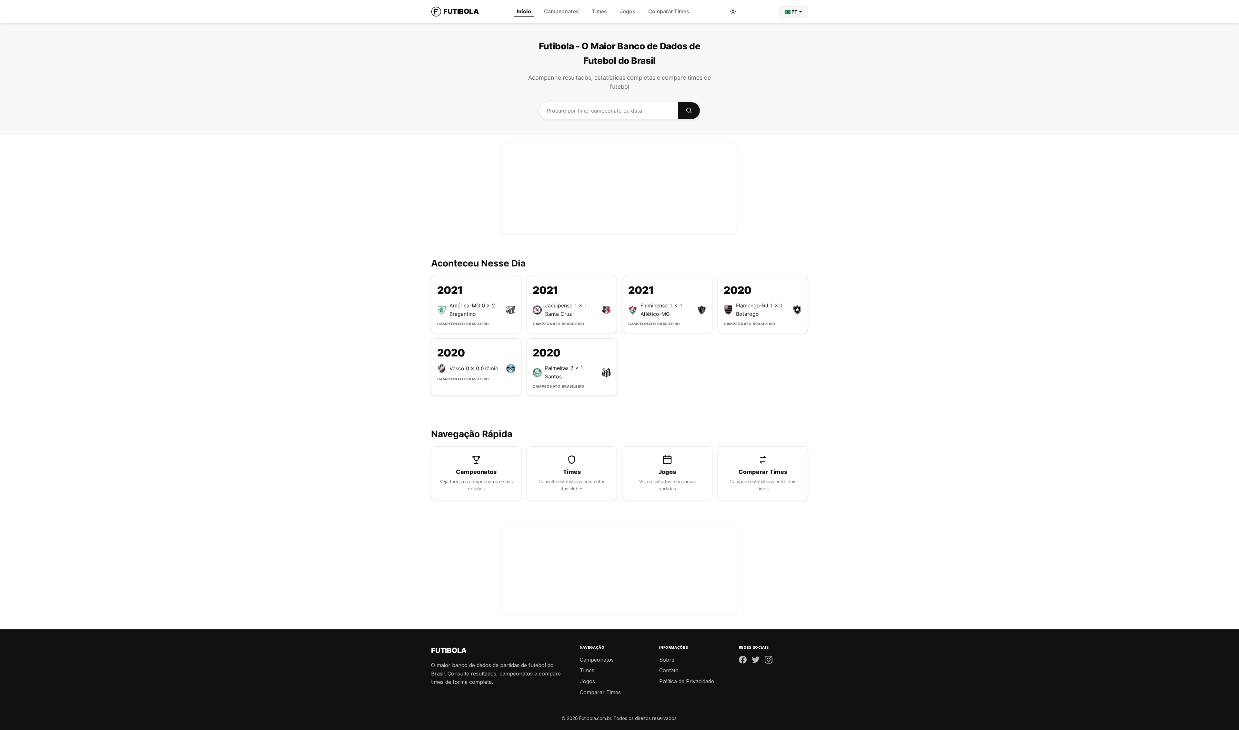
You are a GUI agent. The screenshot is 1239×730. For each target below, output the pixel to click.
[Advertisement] (619, 188)
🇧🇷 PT (791, 12)
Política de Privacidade (686, 681)
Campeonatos (561, 11)
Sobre (666, 659)
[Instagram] (768, 661)
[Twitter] (756, 661)
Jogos (627, 11)
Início (524, 11)
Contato (669, 670)
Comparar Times (668, 11)
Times (599, 11)
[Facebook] (743, 661)
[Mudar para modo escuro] (733, 11)
